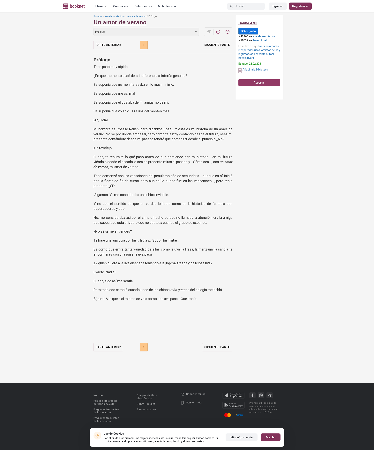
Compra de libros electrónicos (147, 397)
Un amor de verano (136, 16)
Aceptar (271, 437)
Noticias (98, 395)
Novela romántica (114, 16)
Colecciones (143, 6)
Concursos (120, 6)
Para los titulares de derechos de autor (105, 402)
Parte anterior (108, 45)
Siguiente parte (217, 45)
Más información (241, 437)
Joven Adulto (260, 40)
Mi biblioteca (167, 6)
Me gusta (250, 31)
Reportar (259, 82)
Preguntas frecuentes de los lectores (106, 411)
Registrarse (300, 6)
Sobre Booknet (146, 403)
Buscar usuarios (146, 409)
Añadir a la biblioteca (255, 69)
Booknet (98, 16)
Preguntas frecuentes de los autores (106, 419)
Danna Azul (247, 23)
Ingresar (278, 6)
